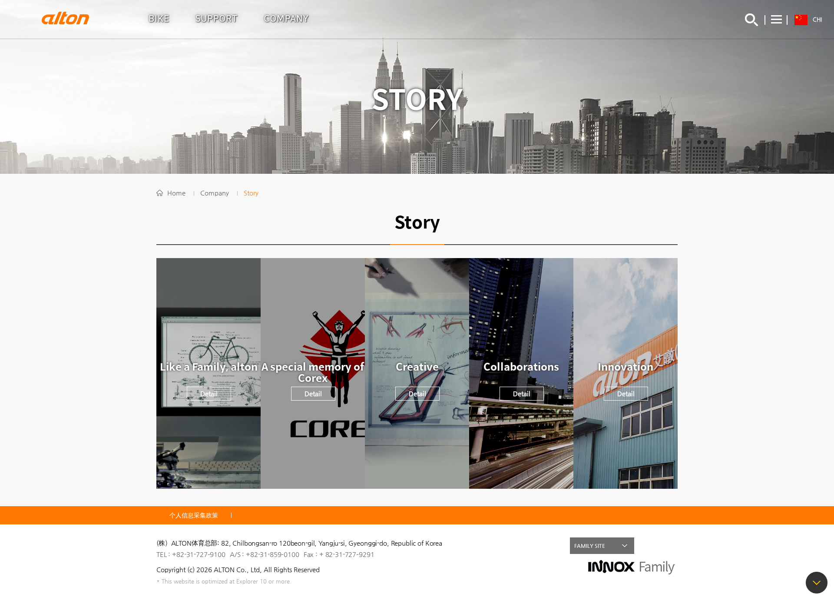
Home (176, 192)
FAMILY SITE (589, 546)
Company (214, 192)
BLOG (669, 545)
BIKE (159, 18)
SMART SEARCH (751, 19)
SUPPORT (216, 18)
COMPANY (286, 18)
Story (251, 192)
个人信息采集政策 (193, 515)
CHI (817, 19)
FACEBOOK (650, 545)
